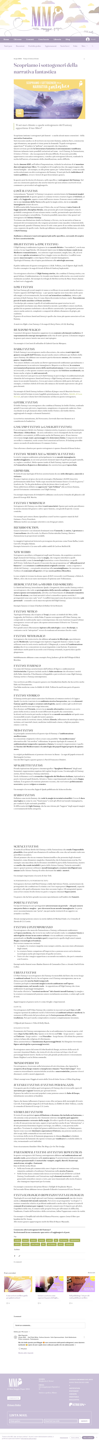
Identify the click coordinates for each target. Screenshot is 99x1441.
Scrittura (17, 1255)
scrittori (49, 1246)
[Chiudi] (97, 1437)
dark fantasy (51, 1250)
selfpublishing (75, 1246)
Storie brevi (64, 46)
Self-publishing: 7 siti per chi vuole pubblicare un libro (79, 1302)
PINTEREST (74, 1397)
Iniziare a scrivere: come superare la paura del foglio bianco (48, 1302)
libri (56, 1246)
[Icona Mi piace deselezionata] (19, 1354)
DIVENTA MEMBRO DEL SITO (81, 1385)
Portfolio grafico (34, 46)
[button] (92, 46)
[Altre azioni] (84, 59)
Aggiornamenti (50, 46)
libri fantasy (63, 1246)
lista (43, 1250)
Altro (83, 46)
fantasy (25, 1246)
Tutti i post (8, 46)
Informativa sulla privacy (28, 1438)
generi (61, 1250)
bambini (33, 1246)
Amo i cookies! (88, 1437)
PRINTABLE (74, 1402)
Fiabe (75, 46)
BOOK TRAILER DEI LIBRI (79, 1388)
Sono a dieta (75, 1437)
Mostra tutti (91, 1278)
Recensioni (20, 46)
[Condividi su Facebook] (15, 1261)
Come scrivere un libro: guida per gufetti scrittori (17, 1302)
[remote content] (49, 830)
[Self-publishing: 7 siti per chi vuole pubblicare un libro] (81, 1290)
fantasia (41, 1246)
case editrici (35, 1250)
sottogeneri (69, 1250)
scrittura (17, 1246)
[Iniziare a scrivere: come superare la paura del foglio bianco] (49, 1290)
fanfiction (25, 1250)
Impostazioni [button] (64, 1437)
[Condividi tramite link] (19, 1261)
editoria (17, 1250)
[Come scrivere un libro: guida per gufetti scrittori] (18, 1290)
